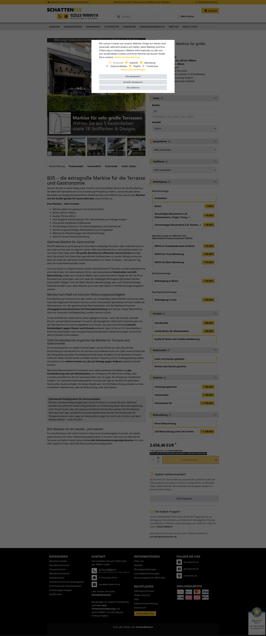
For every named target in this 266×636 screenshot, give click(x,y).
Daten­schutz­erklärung (127, 57)
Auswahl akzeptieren (133, 82)
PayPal (136, 66)
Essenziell (118, 62)
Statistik (134, 62)
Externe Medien (119, 66)
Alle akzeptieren (133, 76)
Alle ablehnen (133, 87)
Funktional (152, 66)
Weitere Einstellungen (133, 69)
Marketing (149, 62)
